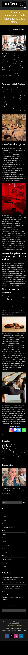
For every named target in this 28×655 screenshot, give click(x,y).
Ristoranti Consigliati (8, 527)
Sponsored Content (7, 559)
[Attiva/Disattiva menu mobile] (25, 7)
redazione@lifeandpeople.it (15, 625)
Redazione (6, 441)
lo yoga (23, 54)
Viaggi (4, 566)
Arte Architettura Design (8, 513)
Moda (4, 534)
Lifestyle (5, 531)
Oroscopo (5, 552)
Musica (4, 541)
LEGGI (17, 632)
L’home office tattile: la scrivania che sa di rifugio (13, 582)
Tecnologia (5, 563)
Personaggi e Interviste (8, 556)
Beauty (4, 434)
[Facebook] (15, 430)
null (4, 548)
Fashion (4, 520)
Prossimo (21, 29)
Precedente (15, 29)
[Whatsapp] (24, 430)
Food (4, 523)
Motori (4, 538)
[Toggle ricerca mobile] (22, 7)
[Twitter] (19, 430)
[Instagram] (11, 430)
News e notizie (6, 545)
